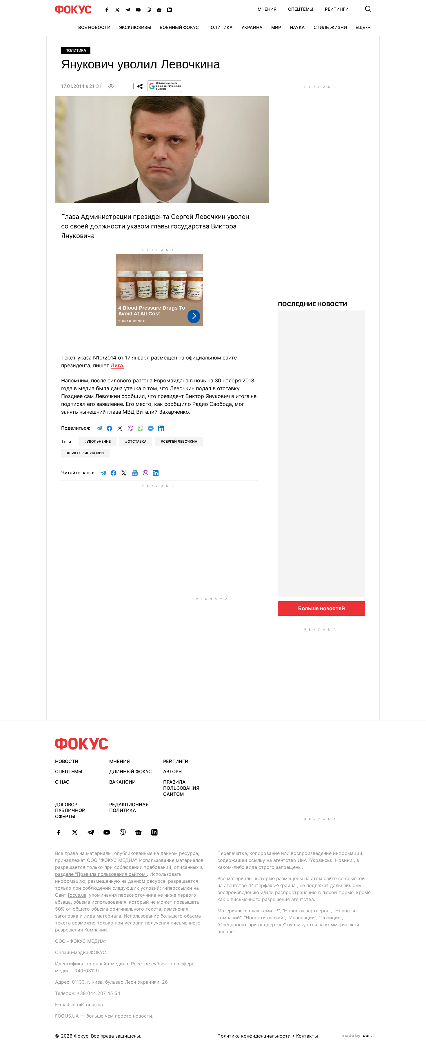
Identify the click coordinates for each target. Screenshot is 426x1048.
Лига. (117, 365)
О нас (62, 782)
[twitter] (74, 832)
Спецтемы (300, 9)
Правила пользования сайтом (181, 788)
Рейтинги (337, 9)
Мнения (267, 9)
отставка (137, 441)
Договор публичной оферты (70, 811)
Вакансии (122, 782)
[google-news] (138, 832)
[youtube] (106, 832)
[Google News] (159, 9)
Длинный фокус (130, 771)
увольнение (99, 441)
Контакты (307, 1036)
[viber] (122, 832)
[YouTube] (138, 9)
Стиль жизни (330, 27)
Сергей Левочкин (180, 441)
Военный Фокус (179, 27)
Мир (276, 27)
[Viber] (148, 9)
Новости (66, 761)
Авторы (173, 771)
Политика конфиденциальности (254, 1036)
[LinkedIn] (169, 9)
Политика (220, 27)
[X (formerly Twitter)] (117, 9)
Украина (252, 27)
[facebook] (58, 832)
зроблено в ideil (356, 1036)
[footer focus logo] (81, 744)
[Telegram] (128, 9)
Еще (360, 27)
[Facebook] (107, 9)
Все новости (94, 27)
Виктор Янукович (86, 453)
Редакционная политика (129, 807)
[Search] (368, 9)
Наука (297, 27)
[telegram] (90, 832)
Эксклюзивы (135, 27)
